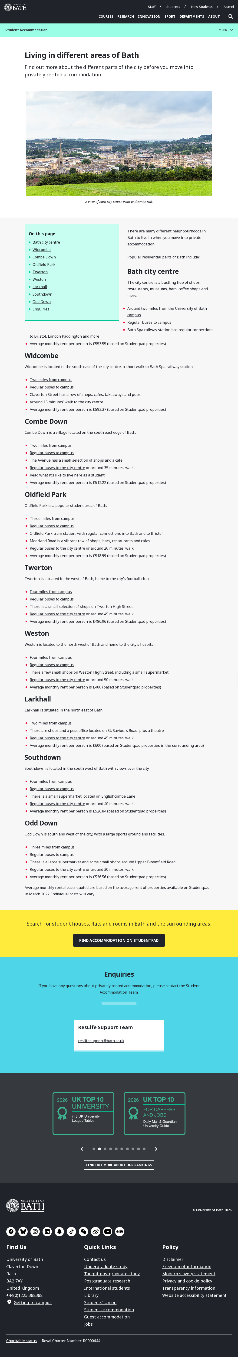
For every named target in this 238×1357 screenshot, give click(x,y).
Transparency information (188, 1288)
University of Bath (16, 7)
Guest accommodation (107, 1317)
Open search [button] (231, 16)
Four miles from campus (51, 591)
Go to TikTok (71, 1231)
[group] (83, 1113)
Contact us (95, 1259)
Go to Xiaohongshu (119, 1231)
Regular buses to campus (149, 322)
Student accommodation (109, 1309)
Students (173, 6)
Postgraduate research (107, 1281)
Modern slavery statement (188, 1273)
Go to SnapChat (59, 1231)
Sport (170, 16)
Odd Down (42, 301)
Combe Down (44, 257)
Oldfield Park (44, 264)
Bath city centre (46, 242)
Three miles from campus (52, 518)
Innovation (149, 16)
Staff (151, 6)
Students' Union (100, 1302)
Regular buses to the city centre (57, 467)
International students (107, 1288)
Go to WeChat (83, 1231)
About (214, 16)
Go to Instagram (35, 1231)
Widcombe (42, 249)
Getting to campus (33, 1302)
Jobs (88, 1324)
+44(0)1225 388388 (24, 1295)
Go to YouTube (107, 1231)
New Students (202, 6)
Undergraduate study (105, 1266)
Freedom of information (186, 1266)
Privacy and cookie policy (187, 1281)
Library (91, 1295)
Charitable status (21, 1340)
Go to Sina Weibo (95, 1231)
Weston (39, 279)
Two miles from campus (51, 379)
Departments (192, 16)
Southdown (42, 294)
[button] (82, 1149)
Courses (106, 16)
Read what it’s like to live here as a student (67, 475)
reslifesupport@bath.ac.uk (101, 1040)
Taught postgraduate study (112, 1273)
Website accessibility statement (194, 1295)
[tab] (94, 1149)
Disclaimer (172, 1259)
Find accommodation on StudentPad (119, 940)
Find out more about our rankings (119, 1165)
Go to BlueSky (23, 1231)
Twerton (40, 271)
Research (125, 16)
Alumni (229, 6)
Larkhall (40, 286)
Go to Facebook (11, 1231)
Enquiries (41, 309)
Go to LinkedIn (47, 1231)
